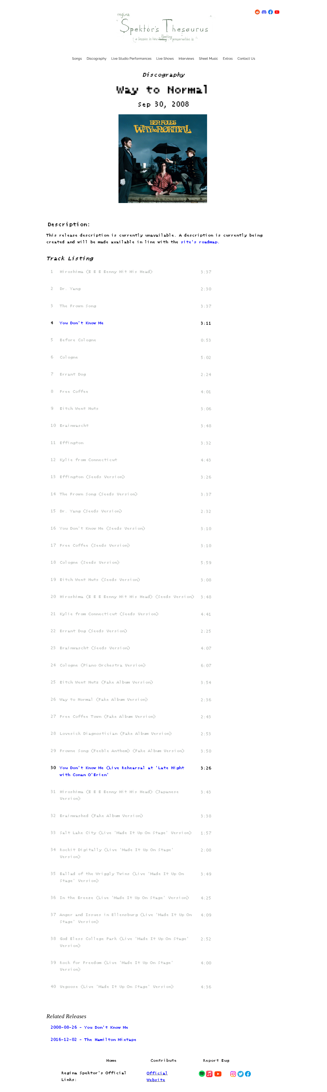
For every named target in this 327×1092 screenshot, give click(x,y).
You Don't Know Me (82, 323)
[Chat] (201, 1073)
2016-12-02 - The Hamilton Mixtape (93, 1040)
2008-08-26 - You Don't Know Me (89, 1028)
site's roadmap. (200, 242)
